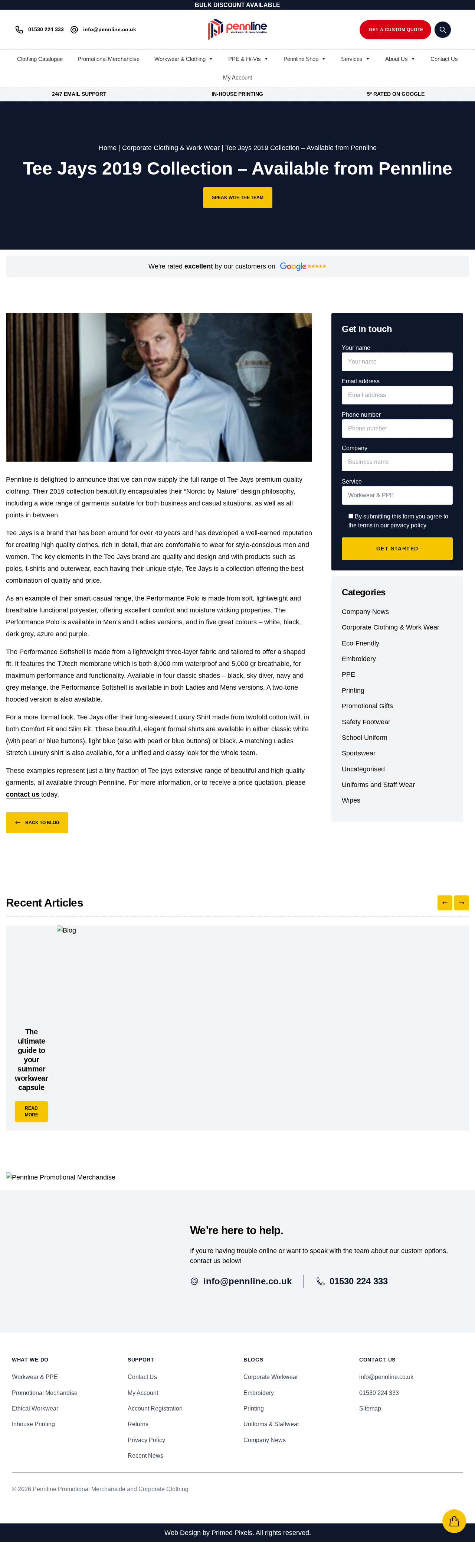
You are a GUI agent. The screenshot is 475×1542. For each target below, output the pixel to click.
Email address (361, 381)
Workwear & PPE (35, 1377)
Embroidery (359, 659)
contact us (23, 794)
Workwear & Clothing (180, 59)
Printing (353, 690)
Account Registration (155, 1408)
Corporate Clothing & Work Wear (171, 148)
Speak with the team (237, 197)
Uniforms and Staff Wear (378, 784)
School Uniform (364, 737)
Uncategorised (363, 769)
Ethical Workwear (35, 1408)
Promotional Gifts (367, 706)
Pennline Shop (301, 59)
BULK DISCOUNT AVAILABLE (237, 5)
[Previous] (445, 902)
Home (108, 148)
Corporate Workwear (270, 1377)
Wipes (351, 800)
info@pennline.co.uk (386, 1377)
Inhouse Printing (33, 1424)
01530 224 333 (379, 1393)
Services (352, 59)
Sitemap (370, 1408)
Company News (365, 611)
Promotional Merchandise (109, 59)
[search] (442, 29)
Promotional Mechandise (45, 1393)
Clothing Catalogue (40, 59)
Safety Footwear (366, 722)
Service (352, 481)
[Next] (461, 902)
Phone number (361, 414)
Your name (356, 348)
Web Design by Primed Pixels (208, 1532)
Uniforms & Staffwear (271, 1424)
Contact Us (444, 59)
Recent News (145, 1455)
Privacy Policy (146, 1440)
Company (354, 448)
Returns (138, 1424)
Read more (31, 1112)
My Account (237, 77)
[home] (237, 29)
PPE (348, 674)
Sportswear (359, 753)
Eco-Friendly (360, 643)
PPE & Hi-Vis (244, 59)
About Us (396, 59)
